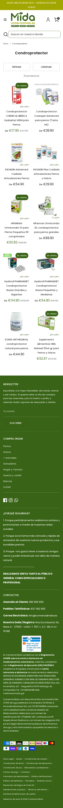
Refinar (16, 67)
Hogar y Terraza (12, 469)
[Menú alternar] (5, 19)
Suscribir (15, 423)
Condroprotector (19, 43)
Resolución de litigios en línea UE (18, 785)
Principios (30, 780)
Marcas (7, 481)
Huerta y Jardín (12, 475)
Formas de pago (10, 772)
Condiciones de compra (36, 759)
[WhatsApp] (16, 500)
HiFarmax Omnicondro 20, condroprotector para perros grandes (46, 228)
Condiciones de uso (12, 767)
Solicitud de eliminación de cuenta (19, 794)
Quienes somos (44, 780)
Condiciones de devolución (39, 763)
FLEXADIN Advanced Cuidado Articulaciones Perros (16, 174)
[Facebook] (5, 500)
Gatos (7, 452)
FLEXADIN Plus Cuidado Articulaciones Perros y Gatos (46, 174)
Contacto (25, 772)
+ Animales (9, 458)
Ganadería (9, 463)
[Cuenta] (48, 18)
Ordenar (46, 67)
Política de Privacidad (42, 776)
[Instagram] (11, 500)
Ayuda (19, 759)
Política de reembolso (13, 780)
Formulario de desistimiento (16, 776)
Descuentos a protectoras (36, 767)
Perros (7, 446)
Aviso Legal (8, 759)
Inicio (5, 43)
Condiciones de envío (13, 763)
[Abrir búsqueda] (5, 34)
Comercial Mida (35, 799)
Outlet (7, 487)
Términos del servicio (37, 789)
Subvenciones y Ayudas (14, 789)
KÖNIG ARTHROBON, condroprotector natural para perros (16, 344)
